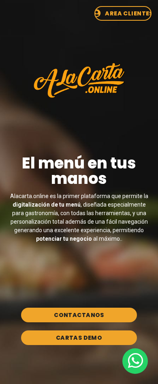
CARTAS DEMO (79, 338)
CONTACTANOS (79, 315)
